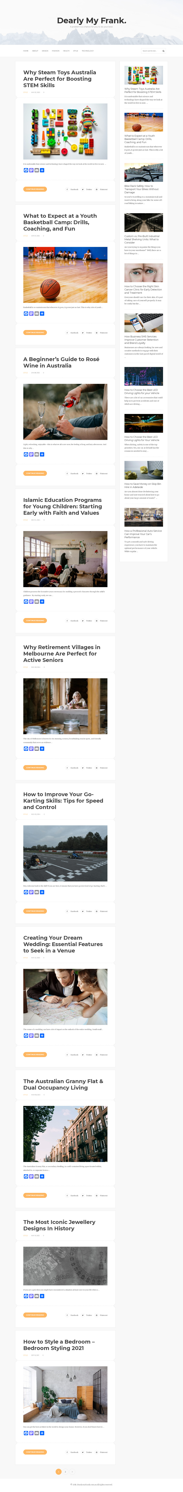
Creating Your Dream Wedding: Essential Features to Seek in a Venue (63, 944)
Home (25, 51)
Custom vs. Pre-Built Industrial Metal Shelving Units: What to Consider (141, 239)
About (35, 51)
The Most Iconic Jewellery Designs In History (59, 1225)
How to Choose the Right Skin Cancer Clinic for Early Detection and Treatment (143, 289)
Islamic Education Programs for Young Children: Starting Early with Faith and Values (62, 506)
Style (75, 51)
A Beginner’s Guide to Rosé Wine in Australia (61, 362)
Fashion (55, 51)
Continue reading (35, 189)
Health (66, 51)
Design (45, 51)
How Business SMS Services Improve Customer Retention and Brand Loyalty (141, 339)
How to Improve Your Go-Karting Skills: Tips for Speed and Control (63, 800)
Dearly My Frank (91, 20)
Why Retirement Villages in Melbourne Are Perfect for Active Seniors (61, 653)
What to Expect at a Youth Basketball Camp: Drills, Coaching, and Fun (60, 222)
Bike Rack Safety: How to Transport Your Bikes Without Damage (141, 189)
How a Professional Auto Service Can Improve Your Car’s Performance (143, 534)
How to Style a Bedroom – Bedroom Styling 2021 (59, 1344)
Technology (88, 51)
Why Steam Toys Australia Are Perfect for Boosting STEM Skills (59, 78)
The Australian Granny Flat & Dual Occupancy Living (63, 1084)
